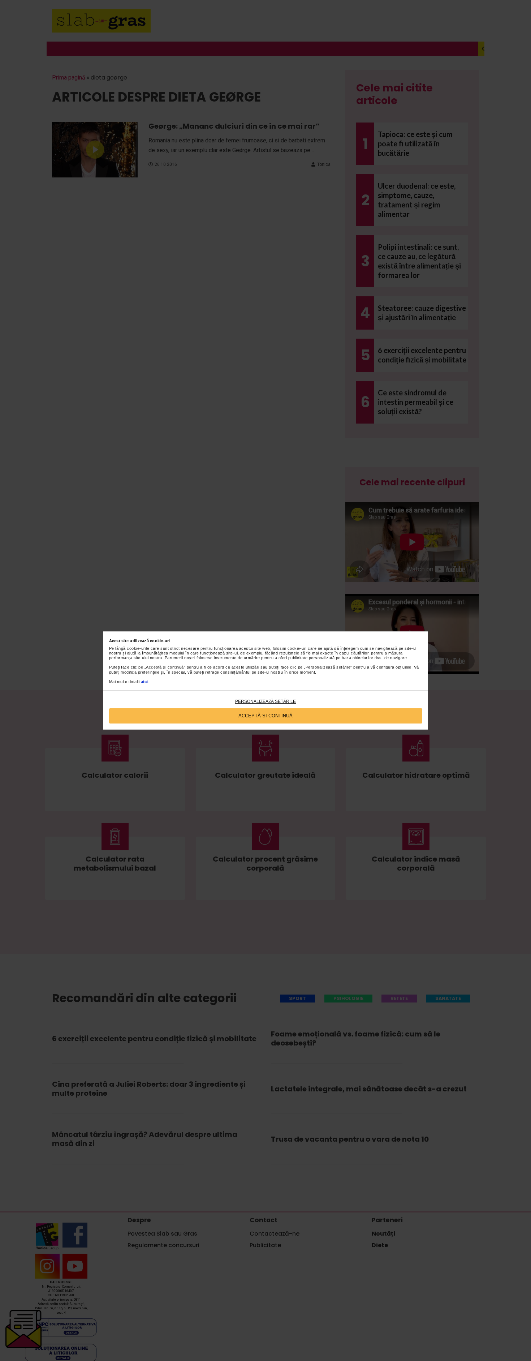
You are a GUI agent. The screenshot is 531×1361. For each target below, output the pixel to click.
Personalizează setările (265, 701)
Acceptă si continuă (265, 715)
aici (144, 681)
